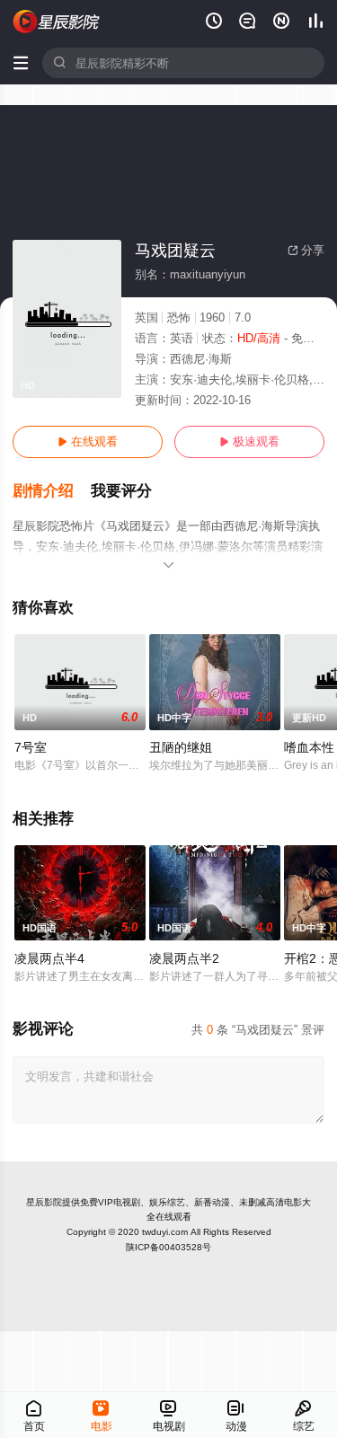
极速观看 (249, 441)
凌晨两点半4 (49, 958)
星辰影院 (44, 1202)
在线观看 (88, 441)
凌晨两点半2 (184, 958)
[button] (52, 491)
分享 (306, 250)
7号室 (30, 747)
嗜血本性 (309, 747)
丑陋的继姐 (180, 747)
